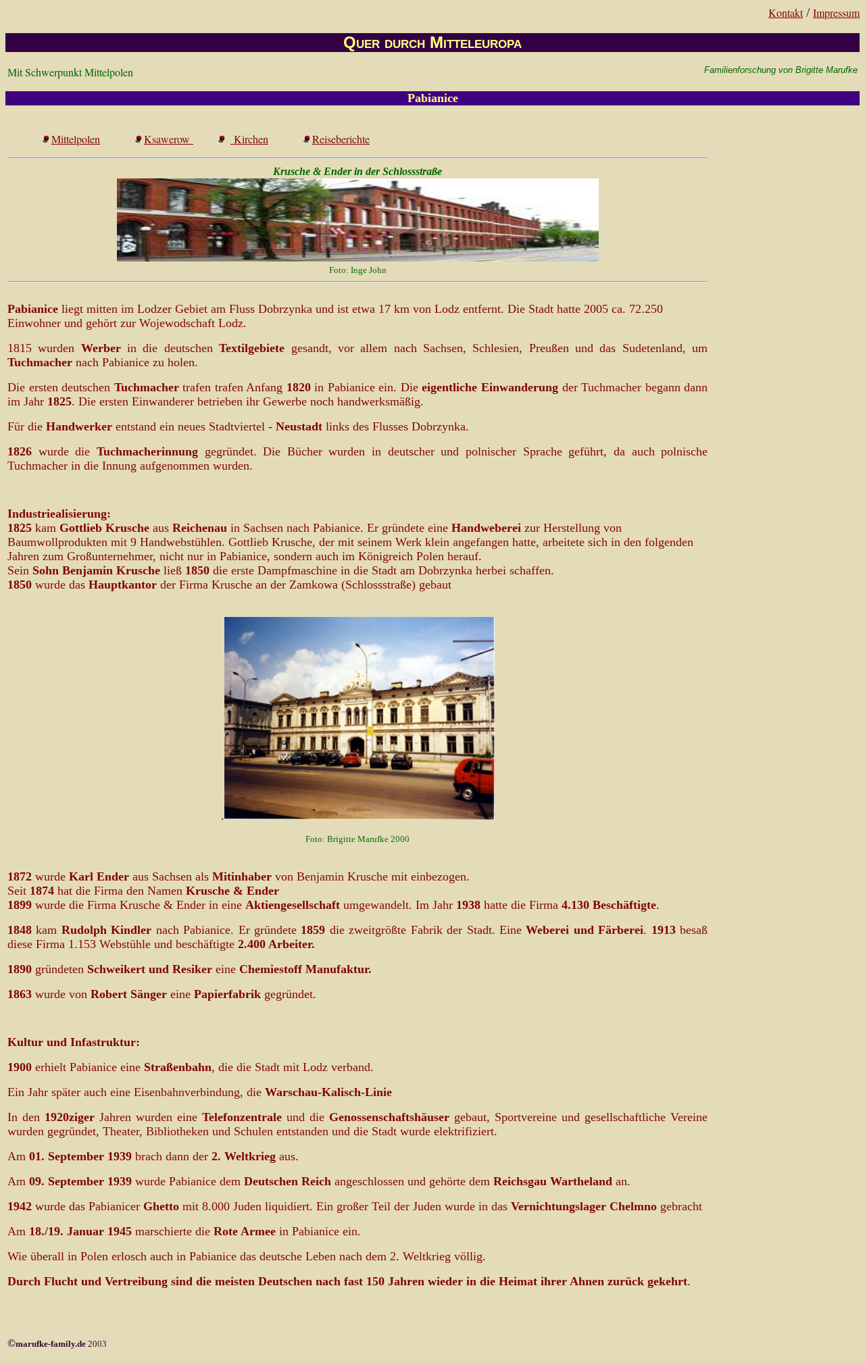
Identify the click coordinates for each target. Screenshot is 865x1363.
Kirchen (249, 139)
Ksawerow (168, 139)
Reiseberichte (341, 139)
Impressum (836, 12)
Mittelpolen (75, 139)
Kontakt (785, 12)
